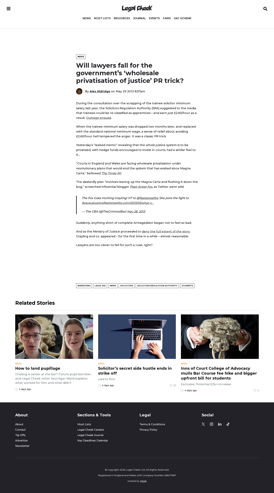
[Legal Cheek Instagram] (211, 424)
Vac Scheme (182, 18)
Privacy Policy (148, 429)
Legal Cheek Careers (90, 429)
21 (174, 385)
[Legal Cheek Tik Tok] (228, 424)
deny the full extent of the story (166, 231)
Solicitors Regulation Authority (157, 285)
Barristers (84, 285)
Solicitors (126, 285)
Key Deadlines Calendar (92, 440)
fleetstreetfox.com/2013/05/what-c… (128, 203)
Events (154, 18)
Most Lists (102, 18)
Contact (20, 429)
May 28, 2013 (136, 211)
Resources (122, 18)
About (19, 424)
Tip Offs (20, 435)
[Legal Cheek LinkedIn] (219, 424)
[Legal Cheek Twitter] (203, 424)
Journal (139, 18)
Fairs (167, 18)
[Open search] (265, 8)
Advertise (21, 440)
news (18, 364)
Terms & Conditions (152, 424)
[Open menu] (8, 8)
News (87, 18)
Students (187, 285)
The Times (108, 173)
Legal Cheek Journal (90, 435)
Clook (143, 481)
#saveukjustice (92, 203)
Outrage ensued (98, 118)
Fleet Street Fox (141, 187)
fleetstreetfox (149, 198)
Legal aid (100, 285)
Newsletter (22, 445)
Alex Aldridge (100, 91)
